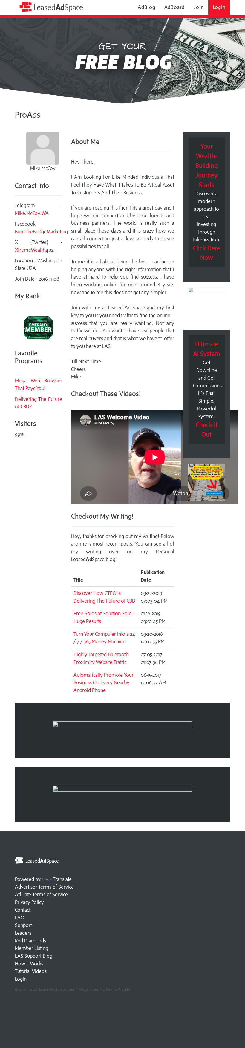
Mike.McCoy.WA (32, 213)
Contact (22, 910)
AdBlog (146, 7)
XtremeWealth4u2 (34, 250)
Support (23, 925)
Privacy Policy (29, 902)
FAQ (19, 918)
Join (199, 7)
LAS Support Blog (33, 956)
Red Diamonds (30, 941)
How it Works (29, 964)
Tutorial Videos (31, 971)
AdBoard (174, 7)
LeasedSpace (57, 7)
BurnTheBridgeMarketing (41, 232)
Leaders (23, 933)
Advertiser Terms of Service (44, 887)
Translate (62, 879)
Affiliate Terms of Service (41, 894)
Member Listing (31, 948)
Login (219, 7)
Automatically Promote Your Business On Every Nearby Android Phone (104, 682)
